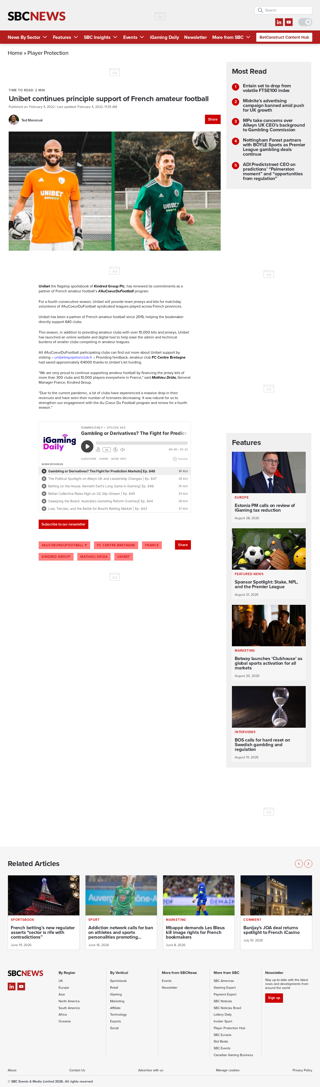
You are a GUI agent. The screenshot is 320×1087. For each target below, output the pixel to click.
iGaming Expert (225, 987)
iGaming (116, 994)
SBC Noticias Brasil (227, 1008)
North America (69, 1001)
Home (15, 53)
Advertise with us (150, 1070)
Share (213, 119)
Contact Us (77, 1070)
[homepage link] (36, 16)
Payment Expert (225, 994)
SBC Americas (224, 980)
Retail (114, 987)
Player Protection (47, 53)
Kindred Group (56, 556)
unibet (123, 556)
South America (69, 1008)
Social (114, 1028)
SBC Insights (97, 37)
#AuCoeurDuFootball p (64, 545)
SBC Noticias (223, 1001)
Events (130, 37)
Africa (63, 1014)
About (12, 1070)
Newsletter (195, 37)
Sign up (274, 997)
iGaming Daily (164, 37)
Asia (62, 994)
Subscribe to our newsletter (63, 524)
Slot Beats (221, 1041)
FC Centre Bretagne (116, 545)
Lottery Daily (223, 1014)
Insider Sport (223, 1021)
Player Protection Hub (229, 1028)
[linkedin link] (279, 22)
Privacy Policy (302, 1070)
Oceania (65, 1021)
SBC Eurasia (222, 1034)
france (152, 545)
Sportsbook (118, 980)
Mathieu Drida (94, 556)
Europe (64, 987)
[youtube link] (289, 22)
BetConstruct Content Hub (284, 37)
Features (62, 37)
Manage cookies (228, 1070)
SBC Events (222, 1048)
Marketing (117, 1001)
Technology (118, 1014)
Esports (115, 1021)
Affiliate (115, 1008)
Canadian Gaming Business (233, 1055)
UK (61, 980)
